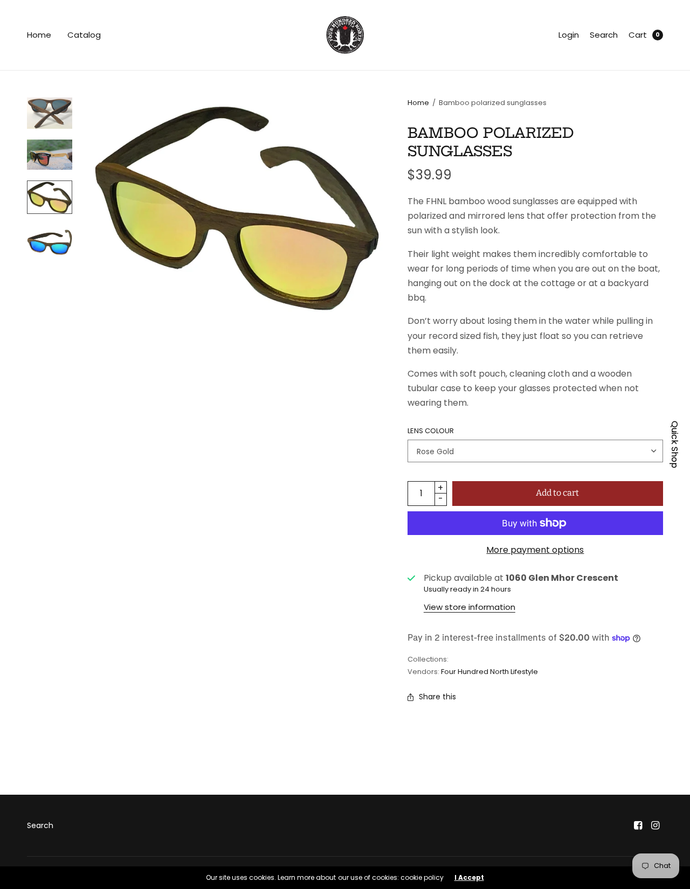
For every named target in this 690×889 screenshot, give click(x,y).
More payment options (535, 550)
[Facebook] (638, 825)
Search (604, 34)
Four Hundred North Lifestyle (489, 671)
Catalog (84, 34)
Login (568, 34)
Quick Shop (674, 444)
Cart (638, 34)
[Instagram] (655, 825)
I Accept (469, 877)
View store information (469, 607)
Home (39, 34)
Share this (437, 696)
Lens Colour (431, 430)
